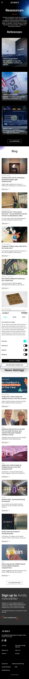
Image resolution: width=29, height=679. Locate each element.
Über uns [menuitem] (17, 650)
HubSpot (7, 394)
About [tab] (23, 317)
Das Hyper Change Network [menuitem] (20, 646)
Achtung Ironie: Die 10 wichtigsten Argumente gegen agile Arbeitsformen (13, 179)
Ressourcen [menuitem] (5, 650)
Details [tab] (14, 317)
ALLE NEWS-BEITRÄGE (14, 582)
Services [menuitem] (4, 645)
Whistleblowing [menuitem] (6, 670)
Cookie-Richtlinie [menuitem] (6, 667)
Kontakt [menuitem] (17, 653)
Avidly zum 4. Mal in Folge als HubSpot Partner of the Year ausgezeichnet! (11, 467)
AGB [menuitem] (16, 667)
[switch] (25, 345)
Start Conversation (10, 617)
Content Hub (10, 276)
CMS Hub (4, 276)
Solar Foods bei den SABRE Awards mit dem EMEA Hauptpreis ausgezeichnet (13, 566)
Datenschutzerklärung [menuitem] (18, 663)
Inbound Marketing (6, 210)
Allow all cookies (14, 360)
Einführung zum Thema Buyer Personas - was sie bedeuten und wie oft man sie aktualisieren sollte (14, 214)
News (3, 394)
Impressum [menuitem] (5, 663)
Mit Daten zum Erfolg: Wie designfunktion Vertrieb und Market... (12, 63)
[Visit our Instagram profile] (2, 640)
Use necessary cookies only (14, 365)
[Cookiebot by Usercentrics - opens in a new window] (21, 313)
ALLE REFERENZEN (15, 141)
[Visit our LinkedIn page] (5, 640)
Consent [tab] (5, 317)
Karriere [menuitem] (4, 653)
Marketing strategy (6, 175)
